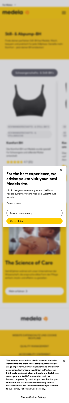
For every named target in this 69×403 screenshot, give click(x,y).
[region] (34, 379)
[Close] (63, 360)
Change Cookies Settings (33, 397)
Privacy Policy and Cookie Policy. (29, 388)
